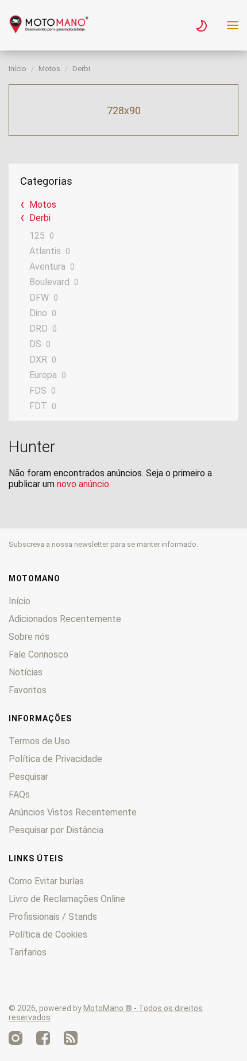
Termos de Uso (39, 741)
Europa (43, 375)
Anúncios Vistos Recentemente (73, 812)
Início (17, 68)
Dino (38, 313)
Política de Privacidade (55, 758)
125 (37, 235)
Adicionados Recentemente (65, 618)
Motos (49, 68)
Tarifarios (28, 952)
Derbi (81, 68)
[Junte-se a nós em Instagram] (15, 1038)
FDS (38, 390)
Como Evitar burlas (46, 881)
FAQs (19, 794)
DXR (38, 359)
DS (35, 344)
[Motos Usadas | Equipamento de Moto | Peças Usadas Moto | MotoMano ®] (49, 30)
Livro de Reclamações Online (67, 898)
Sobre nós (29, 636)
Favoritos (28, 690)
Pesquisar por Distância (56, 830)
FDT (38, 406)
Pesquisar (28, 776)
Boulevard (49, 282)
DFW (39, 297)
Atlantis (45, 251)
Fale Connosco (38, 654)
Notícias (26, 672)
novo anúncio (83, 484)
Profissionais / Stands (53, 916)
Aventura (47, 266)
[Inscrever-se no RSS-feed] (71, 1038)
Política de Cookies (48, 934)
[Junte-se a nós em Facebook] (43, 1038)
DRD (38, 328)
